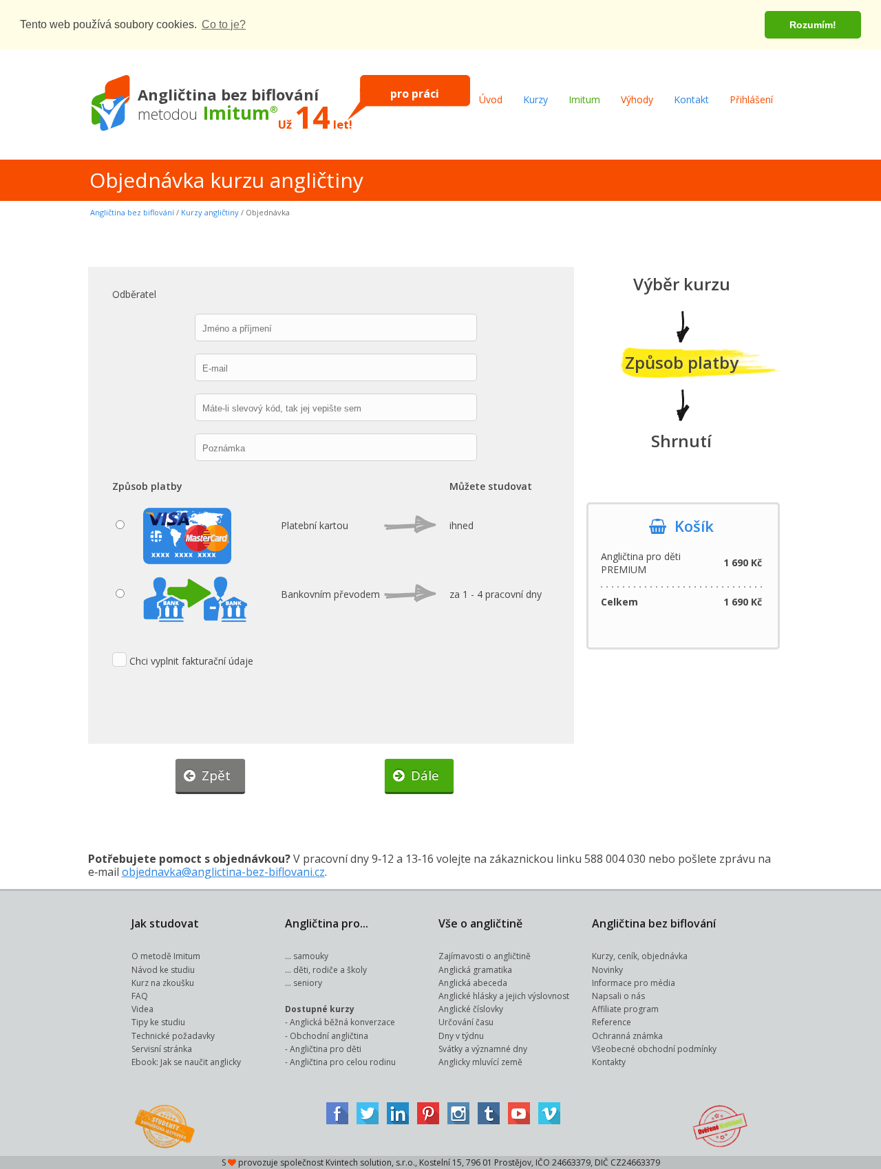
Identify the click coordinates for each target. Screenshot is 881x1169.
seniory (307, 983)
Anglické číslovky (470, 1009)
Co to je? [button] (224, 24)
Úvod (490, 99)
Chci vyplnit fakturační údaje (191, 660)
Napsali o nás (618, 996)
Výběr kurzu (681, 283)
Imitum (584, 99)
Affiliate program (625, 1009)
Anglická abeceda (472, 983)
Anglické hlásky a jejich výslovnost (503, 996)
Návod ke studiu (163, 970)
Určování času (465, 1022)
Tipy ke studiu (158, 1022)
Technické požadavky (173, 1036)
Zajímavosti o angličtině (484, 956)
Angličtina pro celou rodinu (343, 1062)
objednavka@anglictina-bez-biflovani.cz (223, 871)
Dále (421, 775)
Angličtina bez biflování (132, 212)
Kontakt (691, 99)
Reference (611, 1022)
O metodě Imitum (165, 956)
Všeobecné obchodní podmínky (654, 1049)
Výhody (637, 99)
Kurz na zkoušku (162, 983)
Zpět (213, 775)
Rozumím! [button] (812, 24)
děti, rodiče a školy (330, 970)
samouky (310, 956)
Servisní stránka (161, 1049)
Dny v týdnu (461, 1036)
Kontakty (609, 1062)
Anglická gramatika (475, 970)
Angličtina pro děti (325, 1049)
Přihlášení (751, 99)
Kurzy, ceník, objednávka (640, 956)
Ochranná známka (627, 1036)
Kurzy (535, 99)
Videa (142, 1009)
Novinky (607, 970)
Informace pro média (633, 983)
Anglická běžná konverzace (342, 1022)
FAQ (139, 996)
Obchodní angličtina (329, 1036)
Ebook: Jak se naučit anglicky (186, 1062)
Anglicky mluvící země (480, 1062)
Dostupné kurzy (319, 1009)
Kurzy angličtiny (210, 212)
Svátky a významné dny (482, 1049)
